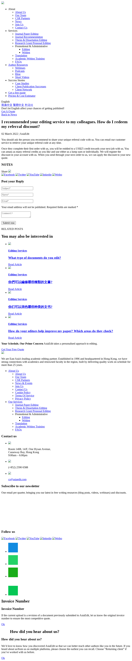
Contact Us (21, 27)
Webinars (20, 67)
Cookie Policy (23, 392)
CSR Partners (22, 18)
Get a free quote (17, 92)
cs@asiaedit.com (17, 479)
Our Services (15, 401)
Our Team (20, 15)
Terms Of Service (24, 395)
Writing (26, 52)
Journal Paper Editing (26, 33)
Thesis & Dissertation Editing (31, 40)
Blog (17, 74)
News (18, 21)
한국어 (29, 104)
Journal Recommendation (29, 36)
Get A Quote (8, 111)
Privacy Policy (23, 398)
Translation (21, 55)
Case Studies (22, 83)
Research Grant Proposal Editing (33, 43)
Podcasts (20, 71)
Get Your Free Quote (12, 349)
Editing (26, 49)
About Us (20, 12)
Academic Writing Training (30, 58)
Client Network (23, 89)
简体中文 (6, 104)
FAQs (18, 61)
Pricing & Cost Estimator (21, 95)
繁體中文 (18, 104)
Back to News (9, 114)
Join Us (19, 24)
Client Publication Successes (30, 86)
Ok (3, 624)
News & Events (23, 383)
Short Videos (22, 77)
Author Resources (18, 64)
